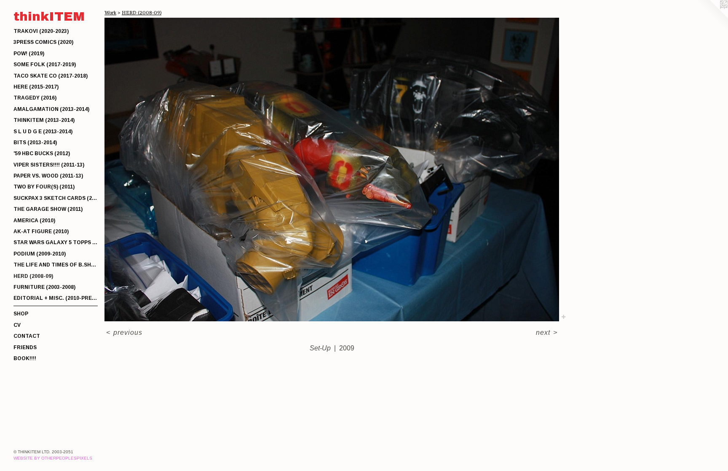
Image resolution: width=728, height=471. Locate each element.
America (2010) (34, 220)
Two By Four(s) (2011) (44, 187)
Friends (25, 347)
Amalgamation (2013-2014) (51, 109)
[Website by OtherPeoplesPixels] (711, 17)
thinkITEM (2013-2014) (44, 120)
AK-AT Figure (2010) (41, 231)
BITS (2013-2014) (35, 142)
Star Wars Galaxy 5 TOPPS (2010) (55, 242)
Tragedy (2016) (34, 98)
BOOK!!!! (24, 358)
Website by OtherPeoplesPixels (52, 458)
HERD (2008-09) (33, 276)
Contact (26, 336)
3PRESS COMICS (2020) (43, 42)
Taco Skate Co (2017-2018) (50, 76)
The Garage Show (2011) (48, 209)
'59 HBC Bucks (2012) (41, 153)
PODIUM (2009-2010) (39, 254)
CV (17, 325)
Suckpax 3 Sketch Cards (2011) (55, 198)
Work (110, 13)
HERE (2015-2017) (36, 87)
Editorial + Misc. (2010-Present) (55, 298)
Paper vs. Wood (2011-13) (48, 176)
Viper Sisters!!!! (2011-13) (48, 165)
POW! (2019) (28, 54)
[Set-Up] (331, 169)
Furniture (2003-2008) (44, 287)
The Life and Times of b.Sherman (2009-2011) (55, 265)
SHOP (20, 314)
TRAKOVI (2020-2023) (41, 31)
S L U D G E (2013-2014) (42, 132)
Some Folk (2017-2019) (44, 64)
